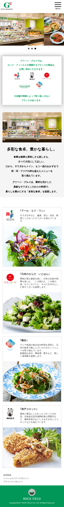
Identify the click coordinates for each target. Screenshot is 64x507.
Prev (3, 28)
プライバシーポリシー (13, 482)
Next (61, 28)
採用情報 (7, 475)
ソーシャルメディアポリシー (16, 478)
